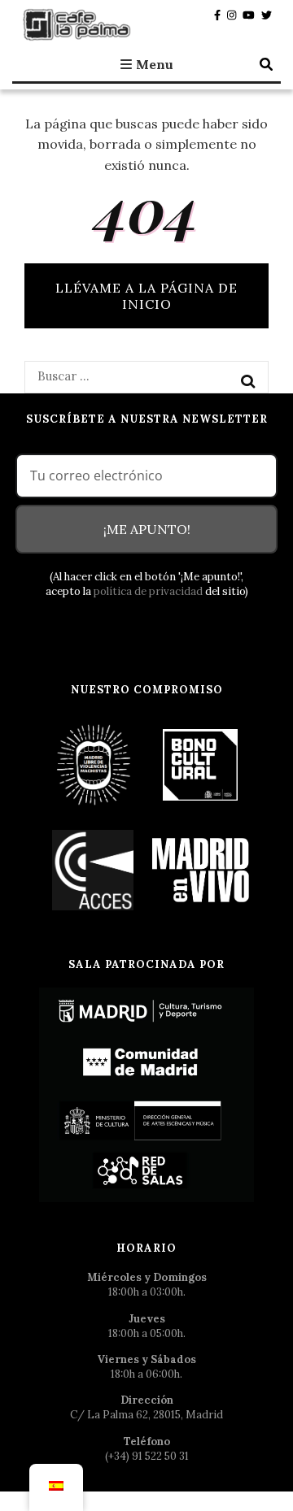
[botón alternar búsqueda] (266, 64)
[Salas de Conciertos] (93, 869)
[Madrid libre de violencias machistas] (93, 764)
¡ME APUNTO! (146, 529)
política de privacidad (148, 591)
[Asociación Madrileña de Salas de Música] (200, 869)
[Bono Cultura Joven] (200, 764)
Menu (154, 64)
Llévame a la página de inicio (146, 296)
